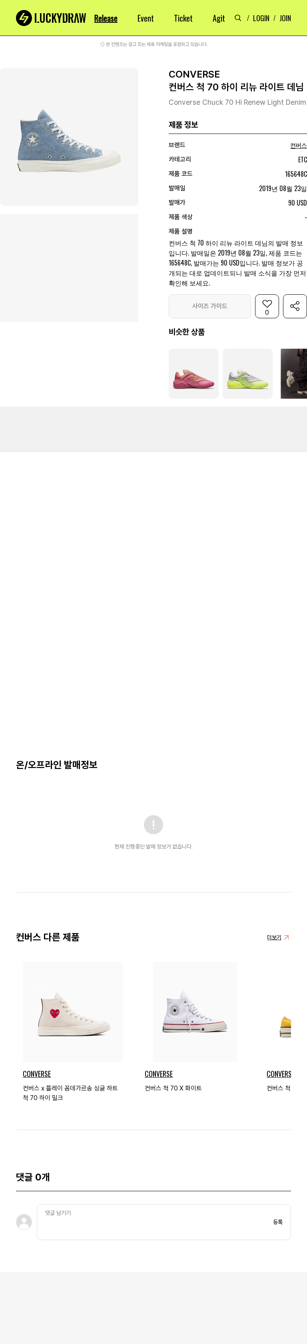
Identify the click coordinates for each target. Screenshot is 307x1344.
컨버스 (298, 146)
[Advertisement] (153, 429)
